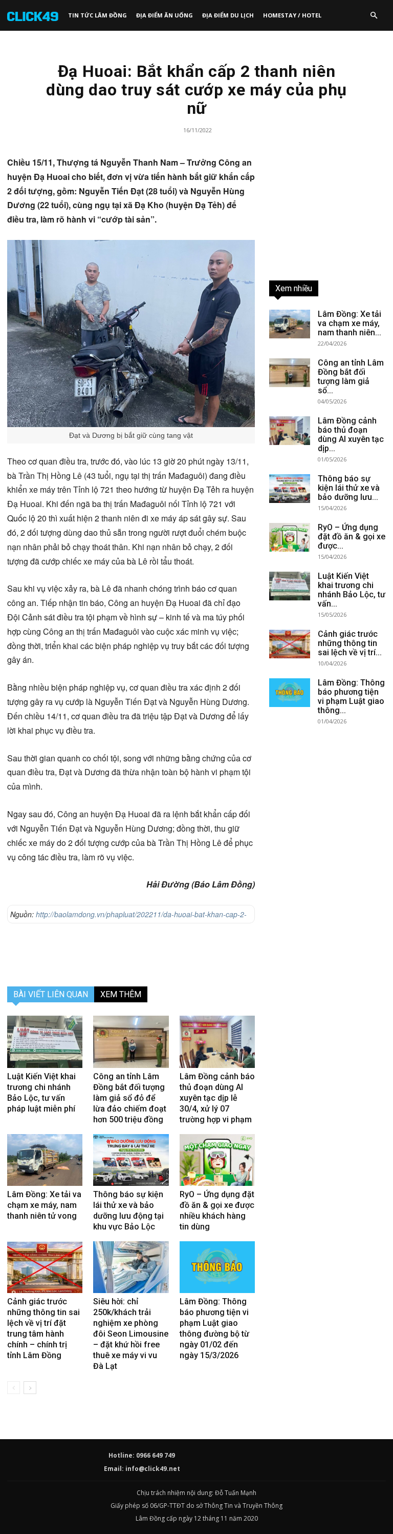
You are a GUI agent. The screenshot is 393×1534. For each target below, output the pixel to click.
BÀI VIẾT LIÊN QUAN (50, 994)
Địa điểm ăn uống (164, 15)
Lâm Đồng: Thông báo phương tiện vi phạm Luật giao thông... (351, 696)
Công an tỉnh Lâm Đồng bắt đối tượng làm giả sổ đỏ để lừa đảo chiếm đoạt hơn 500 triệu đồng (129, 1098)
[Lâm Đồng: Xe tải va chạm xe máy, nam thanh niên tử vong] (44, 1160)
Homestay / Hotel (292, 15)
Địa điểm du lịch (228, 15)
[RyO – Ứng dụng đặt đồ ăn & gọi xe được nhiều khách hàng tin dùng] (217, 1160)
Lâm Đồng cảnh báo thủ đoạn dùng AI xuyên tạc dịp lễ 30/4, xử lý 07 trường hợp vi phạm (217, 1098)
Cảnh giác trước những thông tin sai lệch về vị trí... (350, 643)
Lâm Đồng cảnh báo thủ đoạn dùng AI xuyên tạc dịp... (351, 434)
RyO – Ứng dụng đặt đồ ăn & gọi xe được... (351, 536)
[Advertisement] (131, 952)
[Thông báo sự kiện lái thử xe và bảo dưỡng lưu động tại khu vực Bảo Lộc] (130, 1160)
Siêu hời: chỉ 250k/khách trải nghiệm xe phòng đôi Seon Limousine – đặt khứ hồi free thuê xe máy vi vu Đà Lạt (130, 1334)
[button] (373, 15)
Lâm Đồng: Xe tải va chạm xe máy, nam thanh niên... (349, 323)
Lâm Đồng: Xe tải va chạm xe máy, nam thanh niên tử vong (44, 1205)
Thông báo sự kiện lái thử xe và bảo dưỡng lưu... (349, 488)
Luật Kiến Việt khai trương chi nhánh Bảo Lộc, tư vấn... (351, 590)
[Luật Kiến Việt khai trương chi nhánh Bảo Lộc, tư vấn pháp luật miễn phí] (44, 1041)
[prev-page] (13, 1387)
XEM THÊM (120, 994)
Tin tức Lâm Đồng (97, 15)
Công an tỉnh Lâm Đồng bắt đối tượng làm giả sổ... (351, 376)
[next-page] (30, 1387)
